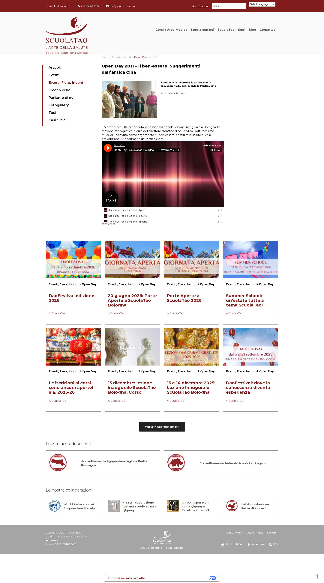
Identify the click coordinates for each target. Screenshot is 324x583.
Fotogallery (59, 105)
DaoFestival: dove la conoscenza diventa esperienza (248, 387)
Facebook (257, 544)
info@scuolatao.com (122, 5)
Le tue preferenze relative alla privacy (178, 578)
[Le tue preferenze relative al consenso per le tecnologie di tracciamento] (317, 576)
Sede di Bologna (151, 547)
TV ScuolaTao (234, 544)
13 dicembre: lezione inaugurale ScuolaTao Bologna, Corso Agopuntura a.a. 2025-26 (132, 392)
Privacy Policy (233, 533)
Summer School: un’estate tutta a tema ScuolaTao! (245, 300)
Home (105, 57)
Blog (252, 29)
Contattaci (268, 29)
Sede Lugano (175, 547)
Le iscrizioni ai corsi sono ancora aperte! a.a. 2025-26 (71, 387)
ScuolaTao (226, 29)
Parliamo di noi (61, 98)
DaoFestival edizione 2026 (71, 298)
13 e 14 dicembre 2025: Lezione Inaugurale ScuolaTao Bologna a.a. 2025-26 (191, 389)
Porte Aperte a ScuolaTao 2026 (184, 298)
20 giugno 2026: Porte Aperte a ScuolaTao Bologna (132, 300)
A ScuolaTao (57, 313)
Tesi (52, 113)
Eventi (54, 75)
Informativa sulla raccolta (126, 578)
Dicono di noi (60, 90)
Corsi (159, 29)
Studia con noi (202, 29)
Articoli (55, 67)
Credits (271, 533)
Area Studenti (200, 5)
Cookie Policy (254, 533)
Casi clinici (57, 120)
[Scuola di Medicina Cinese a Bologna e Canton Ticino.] (67, 53)
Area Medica (177, 29)
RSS (275, 544)
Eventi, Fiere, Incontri (67, 83)
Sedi (241, 29)
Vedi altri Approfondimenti (162, 426)
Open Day (89, 284)
